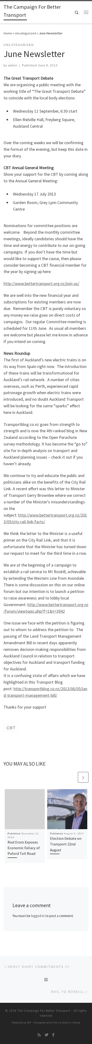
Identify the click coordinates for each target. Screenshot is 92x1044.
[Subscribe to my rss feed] (39, 1035)
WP (29, 1022)
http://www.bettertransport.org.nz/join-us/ (41, 283)
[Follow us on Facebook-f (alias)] (53, 1035)
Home (8, 33)
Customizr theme (69, 1022)
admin (12, 65)
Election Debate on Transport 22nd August (65, 844)
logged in (38, 916)
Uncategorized (25, 33)
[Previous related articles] (72, 777)
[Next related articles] (83, 777)
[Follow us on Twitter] (46, 1035)
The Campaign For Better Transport (43, 1011)
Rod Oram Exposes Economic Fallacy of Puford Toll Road (24, 848)
